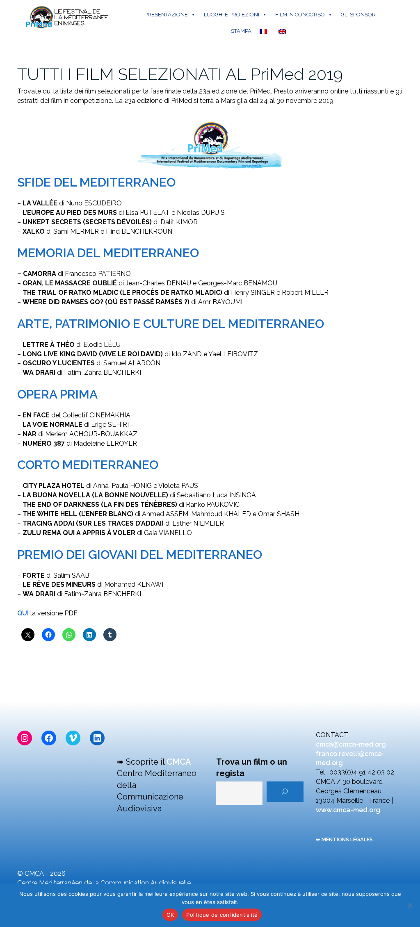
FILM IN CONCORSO (300, 14)
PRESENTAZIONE (166, 14)
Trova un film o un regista (251, 768)
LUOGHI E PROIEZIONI (231, 14)
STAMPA (241, 31)
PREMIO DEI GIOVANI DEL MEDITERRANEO (139, 554)
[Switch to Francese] (265, 31)
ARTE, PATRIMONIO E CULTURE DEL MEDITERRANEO (170, 324)
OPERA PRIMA (57, 394)
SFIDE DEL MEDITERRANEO (96, 182)
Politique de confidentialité (222, 914)
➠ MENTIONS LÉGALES (344, 839)
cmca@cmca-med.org (351, 744)
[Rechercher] (285, 791)
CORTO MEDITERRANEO (87, 465)
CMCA (179, 762)
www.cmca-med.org (348, 810)
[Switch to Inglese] (283, 31)
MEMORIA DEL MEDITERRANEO (108, 253)
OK (170, 914)
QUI (23, 613)
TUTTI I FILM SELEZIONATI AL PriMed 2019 (180, 74)
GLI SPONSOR (358, 14)
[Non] (410, 905)
